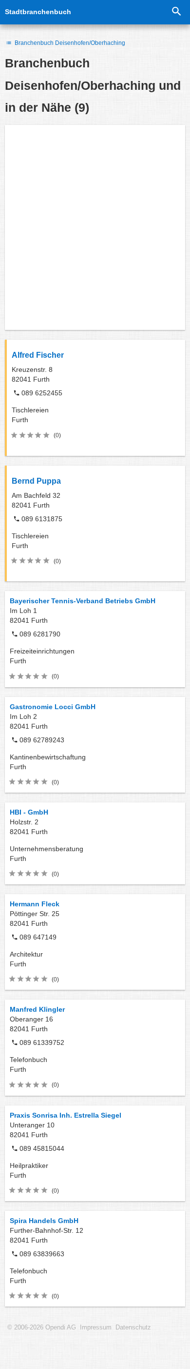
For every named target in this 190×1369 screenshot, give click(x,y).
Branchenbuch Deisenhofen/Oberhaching (69, 43)
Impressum (96, 1327)
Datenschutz (133, 1327)
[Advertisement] (95, 227)
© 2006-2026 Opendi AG (41, 1327)
